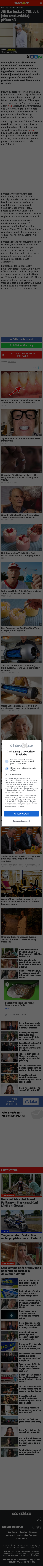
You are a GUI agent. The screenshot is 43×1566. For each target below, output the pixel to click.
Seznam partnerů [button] (16, 792)
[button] (21, 774)
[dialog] (21, 783)
